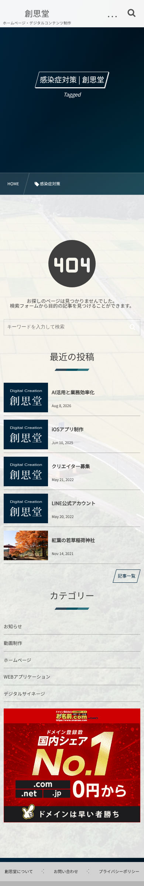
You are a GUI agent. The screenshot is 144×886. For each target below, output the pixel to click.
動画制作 (13, 642)
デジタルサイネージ (24, 693)
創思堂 (37, 13)
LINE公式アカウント (74, 503)
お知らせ (13, 626)
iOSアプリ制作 (67, 429)
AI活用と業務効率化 (73, 392)
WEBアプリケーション (27, 676)
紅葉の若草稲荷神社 (73, 540)
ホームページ (17, 659)
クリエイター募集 (71, 466)
